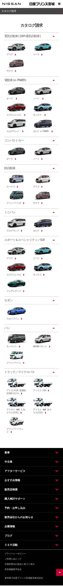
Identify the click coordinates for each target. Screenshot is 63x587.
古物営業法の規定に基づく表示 (20, 564)
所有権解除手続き (13, 569)
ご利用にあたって (13, 559)
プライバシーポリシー (15, 553)
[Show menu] (59, 4)
